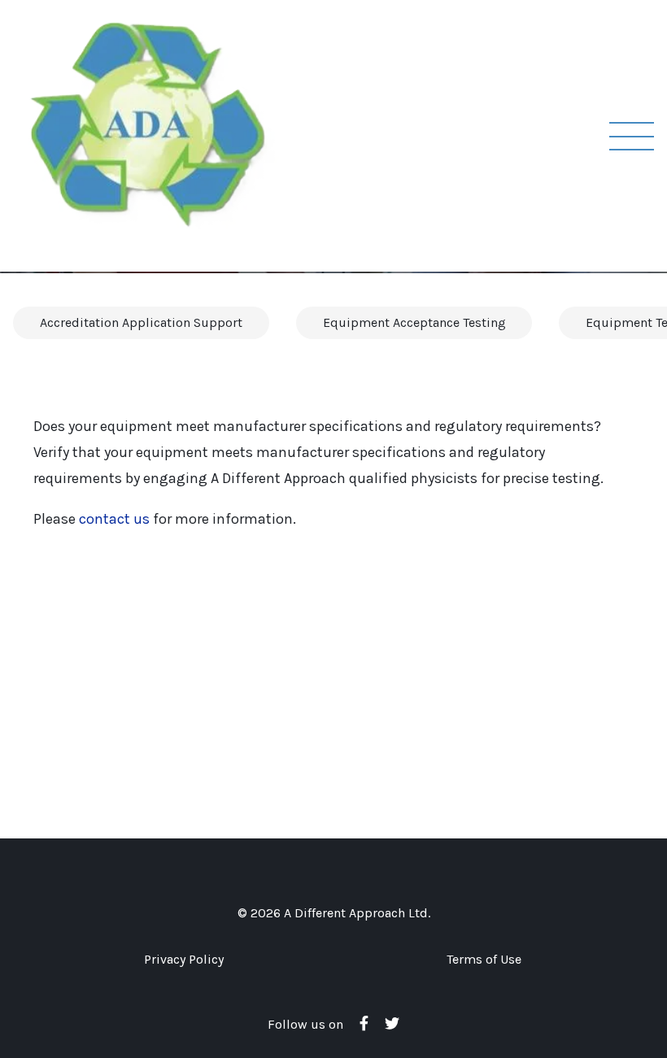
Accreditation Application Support (141, 322)
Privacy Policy (184, 959)
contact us (114, 519)
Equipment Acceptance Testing (414, 322)
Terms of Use (484, 959)
